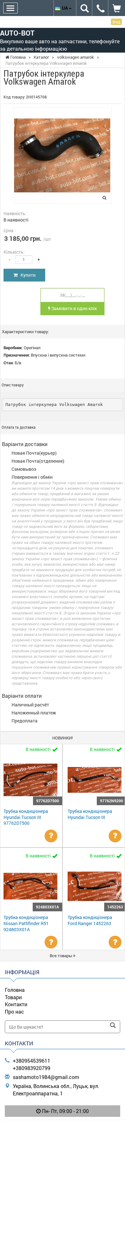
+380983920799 (31, 1068)
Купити (27, 275)
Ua (65, 8)
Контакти (16, 1004)
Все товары (61, 955)
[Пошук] (113, 1026)
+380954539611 (31, 1060)
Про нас (14, 1011)
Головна (15, 989)
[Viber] (62, 1127)
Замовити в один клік (73, 308)
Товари (13, 997)
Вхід (116, 21)
